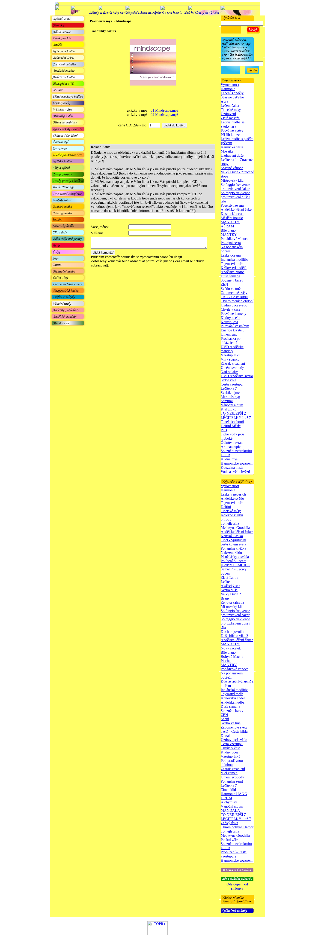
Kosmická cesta (232, 214)
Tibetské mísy (231, 110)
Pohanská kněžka (233, 548)
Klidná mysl (229, 459)
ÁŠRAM (227, 226)
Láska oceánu (231, 255)
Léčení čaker (230, 105)
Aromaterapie (231, 447)
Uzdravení (228, 114)
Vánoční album (232, 405)
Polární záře (229, 840)
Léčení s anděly (232, 93)
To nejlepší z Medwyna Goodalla (235, 525)
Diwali (226, 736)
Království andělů (234, 268)
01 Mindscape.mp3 (164, 110)
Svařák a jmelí (231, 393)
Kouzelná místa (232, 467)
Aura (224, 101)
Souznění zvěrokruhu (236, 451)
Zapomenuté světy (234, 293)
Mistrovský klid (232, 180)
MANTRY (229, 234)
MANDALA (230, 810)
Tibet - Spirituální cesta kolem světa (233, 542)
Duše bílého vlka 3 (234, 636)
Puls (224, 430)
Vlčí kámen (229, 773)
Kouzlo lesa (229, 322)
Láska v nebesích (233, 494)
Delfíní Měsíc (231, 426)
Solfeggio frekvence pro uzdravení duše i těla (235, 197)
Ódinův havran (232, 442)
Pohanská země (232, 781)
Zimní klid (228, 790)
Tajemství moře (232, 264)
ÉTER (225, 455)
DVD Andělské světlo (237, 376)
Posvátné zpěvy (232, 130)
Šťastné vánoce (232, 168)
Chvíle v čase (230, 309)
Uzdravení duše (232, 155)
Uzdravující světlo (234, 305)
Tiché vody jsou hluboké (232, 436)
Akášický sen (230, 586)
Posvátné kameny (233, 313)
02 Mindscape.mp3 (164, 114)
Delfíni (226, 507)
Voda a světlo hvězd (235, 472)
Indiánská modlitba (234, 259)
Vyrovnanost (230, 85)
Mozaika (227, 151)
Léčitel (226, 582)
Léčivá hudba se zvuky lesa (232, 124)
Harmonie (228, 89)
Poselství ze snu (232, 205)
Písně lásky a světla (235, 557)
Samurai (227, 401)
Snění (225, 719)
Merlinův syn (230, 397)
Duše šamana (230, 276)
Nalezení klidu (231, 552)
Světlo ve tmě (231, 289)
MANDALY (230, 222)
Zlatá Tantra (229, 577)
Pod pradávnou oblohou (232, 763)
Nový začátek (231, 648)
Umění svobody (232, 368)
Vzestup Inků (230, 355)
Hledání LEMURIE (235, 565)
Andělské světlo (232, 498)
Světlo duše (229, 590)
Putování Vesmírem (235, 326)
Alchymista (229, 802)
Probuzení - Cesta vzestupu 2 (234, 854)
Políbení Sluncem (233, 561)
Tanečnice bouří (232, 422)
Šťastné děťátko (232, 97)
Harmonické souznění (237, 463)
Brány (225, 598)
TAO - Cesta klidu (234, 297)
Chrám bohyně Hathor (237, 827)
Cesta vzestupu (232, 384)
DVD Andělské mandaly (232, 349)
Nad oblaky (229, 372)
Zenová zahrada (232, 602)
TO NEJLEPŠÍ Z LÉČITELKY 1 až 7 (236, 415)
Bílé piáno (228, 230)
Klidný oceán (230, 318)
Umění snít (229, 334)
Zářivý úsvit (229, 823)
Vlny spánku (230, 359)
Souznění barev (232, 280)
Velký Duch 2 (231, 594)
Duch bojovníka (232, 632)
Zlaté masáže (230, 118)
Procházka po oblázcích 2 (231, 341)
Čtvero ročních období (237, 301)
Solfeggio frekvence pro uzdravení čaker (235, 187)
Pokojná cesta (231, 243)
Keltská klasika (232, 536)
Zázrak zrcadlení (233, 363)
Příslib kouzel (231, 135)
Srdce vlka (228, 380)
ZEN (224, 284)
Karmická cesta (232, 147)
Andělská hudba (232, 272)
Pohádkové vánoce (234, 239)
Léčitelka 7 (229, 388)
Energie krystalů (232, 330)
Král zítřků (228, 409)
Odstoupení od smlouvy (237, 886)
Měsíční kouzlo (232, 218)
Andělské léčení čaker (237, 209)
